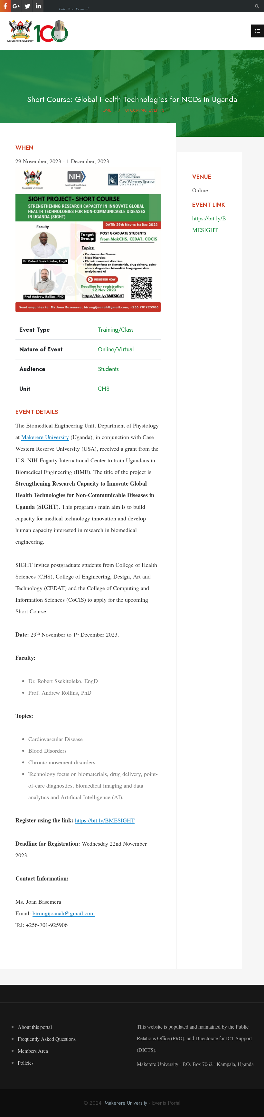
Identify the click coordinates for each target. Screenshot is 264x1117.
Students (108, 369)
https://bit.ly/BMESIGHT (105, 820)
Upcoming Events (145, 110)
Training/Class (116, 330)
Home (105, 110)
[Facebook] (5, 6)
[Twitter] (27, 6)
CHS (103, 389)
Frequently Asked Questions (47, 1038)
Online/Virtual (116, 349)
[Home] (38, 30)
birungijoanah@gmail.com (64, 913)
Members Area (33, 1050)
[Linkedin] (38, 6)
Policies (25, 1062)
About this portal (35, 1026)
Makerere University (45, 437)
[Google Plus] (16, 6)
